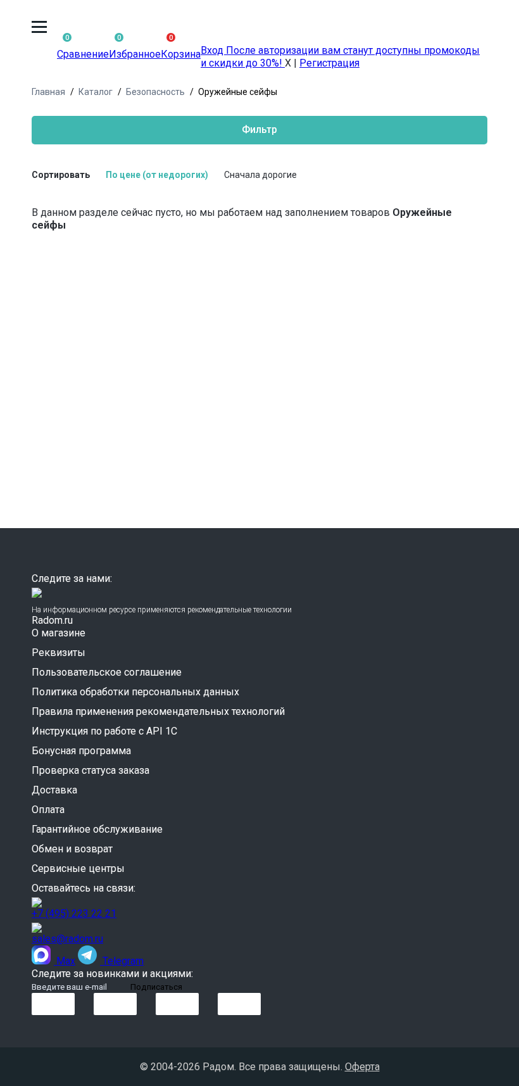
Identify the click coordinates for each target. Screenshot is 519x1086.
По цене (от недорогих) (157, 175)
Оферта (362, 1067)
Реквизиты (58, 653)
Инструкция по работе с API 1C (104, 731)
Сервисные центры (78, 868)
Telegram (122, 961)
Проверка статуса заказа (90, 770)
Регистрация (329, 63)
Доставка (54, 790)
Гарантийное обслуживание (97, 829)
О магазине (58, 633)
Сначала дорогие (260, 175)
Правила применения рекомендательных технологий (158, 711)
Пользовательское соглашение (107, 672)
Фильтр (259, 129)
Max (64, 961)
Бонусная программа (81, 751)
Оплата (48, 810)
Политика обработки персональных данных (135, 692)
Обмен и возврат (72, 849)
